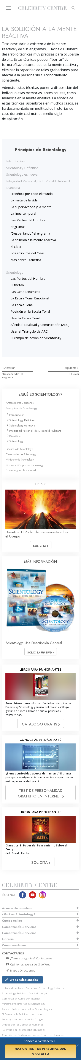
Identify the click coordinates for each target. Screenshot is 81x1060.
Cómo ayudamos (14, 945)
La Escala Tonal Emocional (30, 298)
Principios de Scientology (21, 408)
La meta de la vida (24, 200)
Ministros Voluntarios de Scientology (23, 1003)
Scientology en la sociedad (21, 470)
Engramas (18, 226)
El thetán (17, 285)
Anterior (9, 368)
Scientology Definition (22, 168)
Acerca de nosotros (17, 908)
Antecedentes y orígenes (19, 403)
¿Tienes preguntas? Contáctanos (31, 958)
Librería (8, 939)
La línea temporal (23, 213)
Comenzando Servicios (19, 927)
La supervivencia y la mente (31, 207)
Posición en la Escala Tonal (30, 311)
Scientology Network (51, 988)
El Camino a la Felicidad (15, 1014)
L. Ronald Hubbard (13, 988)
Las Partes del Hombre (28, 220)
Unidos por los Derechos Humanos (22, 1024)
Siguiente (71, 368)
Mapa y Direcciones (22, 970)
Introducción (15, 161)
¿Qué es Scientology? (18, 914)
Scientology (14, 272)
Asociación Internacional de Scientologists (27, 1009)
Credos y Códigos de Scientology (24, 465)
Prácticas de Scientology (19, 449)
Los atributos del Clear (27, 253)
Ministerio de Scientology (20, 459)
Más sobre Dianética (26, 260)
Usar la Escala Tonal (25, 318)
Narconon (37, 1014)
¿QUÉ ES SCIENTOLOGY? (40, 394)
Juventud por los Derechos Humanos (23, 1029)
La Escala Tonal (22, 305)
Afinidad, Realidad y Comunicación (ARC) (40, 324)
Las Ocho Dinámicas (25, 291)
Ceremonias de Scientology (21, 454)
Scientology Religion (14, 993)
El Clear (16, 246)
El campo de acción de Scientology (36, 338)
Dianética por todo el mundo (32, 193)
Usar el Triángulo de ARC (29, 331)
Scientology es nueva (22, 174)
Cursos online (12, 920)
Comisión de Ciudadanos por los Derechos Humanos (33, 1035)
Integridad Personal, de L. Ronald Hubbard (38, 181)
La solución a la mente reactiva (33, 240)
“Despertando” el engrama (30, 233)
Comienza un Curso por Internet (21, 998)
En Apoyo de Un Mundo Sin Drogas (22, 1019)
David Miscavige (38, 993)
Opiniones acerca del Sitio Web (30, 964)
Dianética (13, 187)
